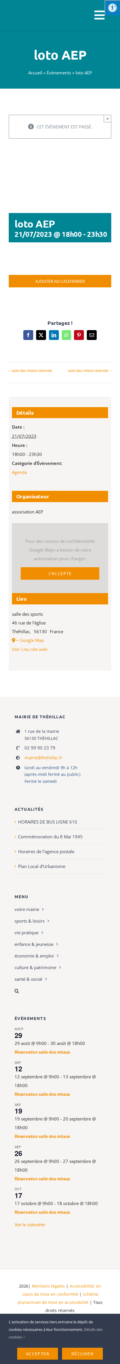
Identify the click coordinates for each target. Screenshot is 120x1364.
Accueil (35, 73)
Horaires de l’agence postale (46, 851)
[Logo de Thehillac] (21, 6)
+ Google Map (30, 640)
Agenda (19, 472)
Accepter (37, 1353)
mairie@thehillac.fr (43, 757)
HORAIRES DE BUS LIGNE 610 (47, 822)
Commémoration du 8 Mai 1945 (50, 836)
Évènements (59, 73)
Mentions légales (48, 1286)
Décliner (82, 1353)
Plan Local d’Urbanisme (41, 866)
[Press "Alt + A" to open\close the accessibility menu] (112, 7)
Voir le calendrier (30, 1224)
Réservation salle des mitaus (42, 1052)
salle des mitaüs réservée (32, 370)
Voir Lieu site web (29, 649)
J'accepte (60, 573)
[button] (60, 991)
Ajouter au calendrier (60, 281)
